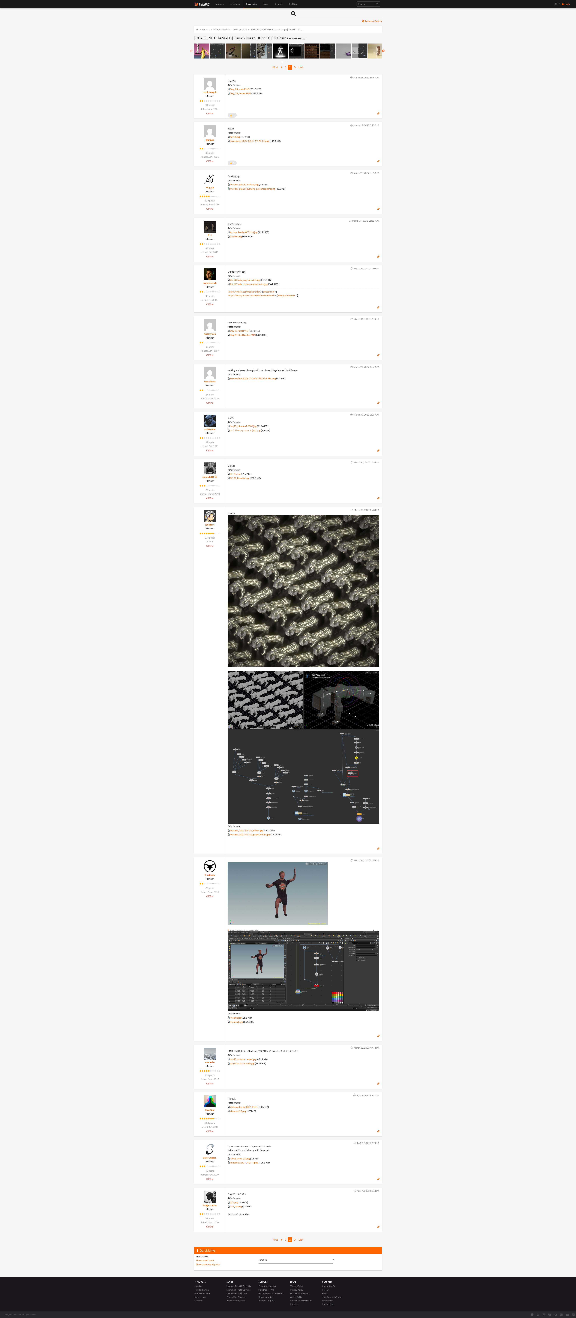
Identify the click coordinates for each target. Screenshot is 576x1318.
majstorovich (210, 283)
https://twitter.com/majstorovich (244, 291)
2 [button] (285, 62)
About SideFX (328, 1286)
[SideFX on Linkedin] (573, 1314)
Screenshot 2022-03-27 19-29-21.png (249, 141)
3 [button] (287, 62)
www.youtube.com (286, 295)
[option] (202, 51)
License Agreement (299, 1293)
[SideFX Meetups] (555, 1314)
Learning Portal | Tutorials (238, 1286)
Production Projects (235, 1297)
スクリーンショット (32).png (245, 430)
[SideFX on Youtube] (567, 1314)
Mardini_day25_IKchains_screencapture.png (252, 188)
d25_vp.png (236, 1206)
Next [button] (383, 51)
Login (567, 4)
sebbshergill (209, 92)
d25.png (234, 1202)
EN (559, 4)
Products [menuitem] (219, 4)
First (275, 67)
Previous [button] (191, 51)
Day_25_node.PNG (239, 89)
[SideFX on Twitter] (538, 1314)
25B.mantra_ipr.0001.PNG (243, 1106)
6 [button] (293, 62)
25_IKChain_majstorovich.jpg (245, 279)
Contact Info (328, 1304)
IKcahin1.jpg (236, 1021)
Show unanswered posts (208, 1264)
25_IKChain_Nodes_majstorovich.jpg (249, 284)
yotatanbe (209, 429)
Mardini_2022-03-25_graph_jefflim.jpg (250, 834)
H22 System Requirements (271, 1293)
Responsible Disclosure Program (301, 1302)
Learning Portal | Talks (236, 1293)
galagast (209, 524)
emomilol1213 (209, 477)
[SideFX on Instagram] (544, 1314)
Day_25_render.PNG (240, 93)
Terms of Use (296, 1286)
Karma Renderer (202, 1293)
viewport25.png (238, 1111)
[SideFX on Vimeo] (561, 1314)
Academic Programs (235, 1300)
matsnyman (210, 333)
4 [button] (289, 62)
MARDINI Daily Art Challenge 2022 (230, 29)
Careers (326, 1289)
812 (210, 235)
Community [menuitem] (251, 4)
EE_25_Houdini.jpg (239, 478)
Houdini (198, 1286)
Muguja (210, 187)
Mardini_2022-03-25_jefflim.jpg (246, 830)
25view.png (236, 236)
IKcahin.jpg (236, 1017)
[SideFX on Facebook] (532, 1314)
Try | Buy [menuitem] (293, 4)
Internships (327, 1300)
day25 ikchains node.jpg (242, 1063)
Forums (206, 29)
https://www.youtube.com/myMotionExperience (251, 295)
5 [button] (291, 62)
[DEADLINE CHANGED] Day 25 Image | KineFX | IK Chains (277, 29)
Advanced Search (373, 21)
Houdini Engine (202, 1289)
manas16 (209, 1062)
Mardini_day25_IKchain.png (244, 184)
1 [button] (282, 62)
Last (300, 67)
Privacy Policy (296, 1289)
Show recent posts (205, 1260)
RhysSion (209, 1110)
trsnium (210, 139)
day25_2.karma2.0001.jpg (243, 426)
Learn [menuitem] (265, 4)
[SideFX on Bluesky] (549, 1314)
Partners (199, 1300)
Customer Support (267, 1286)
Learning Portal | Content (238, 1289)
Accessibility (296, 1297)
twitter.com (268, 291)
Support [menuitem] (278, 4)
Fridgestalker (210, 1205)
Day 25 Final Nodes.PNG (243, 334)
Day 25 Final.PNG (239, 330)
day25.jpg (235, 136)
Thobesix (210, 875)
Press (324, 1293)
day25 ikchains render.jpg (243, 1059)
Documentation (265, 1297)
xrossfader (210, 381)
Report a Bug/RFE (266, 1300)
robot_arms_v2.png (240, 1158)
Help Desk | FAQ (266, 1289)
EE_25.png (235, 473)
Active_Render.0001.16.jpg (244, 232)
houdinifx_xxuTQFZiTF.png (244, 1162)
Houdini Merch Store (331, 1297)
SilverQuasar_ (210, 1157)
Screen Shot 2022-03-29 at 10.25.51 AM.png (253, 378)
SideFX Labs (200, 1297)
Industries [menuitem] (235, 4)
